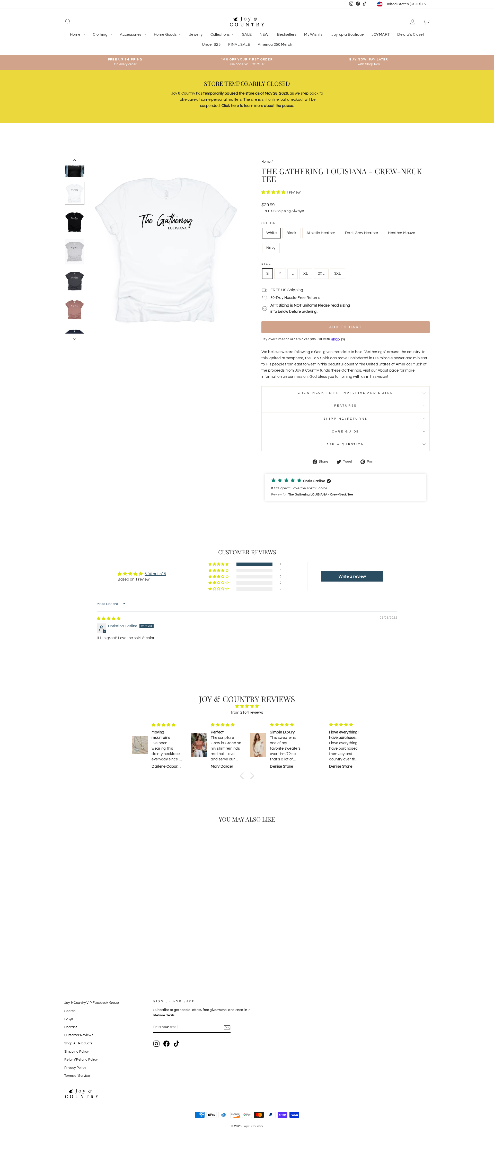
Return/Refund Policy (81, 1059)
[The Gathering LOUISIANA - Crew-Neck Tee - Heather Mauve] (118, 946)
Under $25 (211, 45)
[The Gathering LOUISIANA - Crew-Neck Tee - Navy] (125, 946)
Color (268, 223)
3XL (337, 273)
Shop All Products (78, 1043)
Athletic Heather (320, 233)
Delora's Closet (410, 34)
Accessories (131, 34)
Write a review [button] (352, 576)
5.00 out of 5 (155, 574)
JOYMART (381, 34)
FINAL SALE (239, 45)
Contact (70, 1027)
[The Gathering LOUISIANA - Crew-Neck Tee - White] (90, 946)
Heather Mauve (401, 233)
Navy (271, 248)
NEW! (265, 34)
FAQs (68, 1019)
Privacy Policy (75, 1068)
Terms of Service (77, 1076)
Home (75, 34)
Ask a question (345, 444)
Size (266, 263)
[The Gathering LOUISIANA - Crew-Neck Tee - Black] (97, 946)
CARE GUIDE (345, 431)
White (271, 233)
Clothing (100, 34)
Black (291, 233)
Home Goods (166, 34)
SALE (247, 34)
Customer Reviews (78, 1035)
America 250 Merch (275, 45)
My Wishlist (314, 34)
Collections (220, 34)
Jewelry (196, 34)
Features (345, 405)
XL (305, 273)
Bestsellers (286, 34)
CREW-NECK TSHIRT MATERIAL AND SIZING (345, 392)
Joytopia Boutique (347, 34)
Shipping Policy (76, 1051)
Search (69, 1011)
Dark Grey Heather (361, 233)
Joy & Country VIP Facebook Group (91, 1003)
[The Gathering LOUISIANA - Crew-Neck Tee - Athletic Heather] (104, 946)
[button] (273, 192)
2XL (321, 273)
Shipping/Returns (345, 418)
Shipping (284, 211)
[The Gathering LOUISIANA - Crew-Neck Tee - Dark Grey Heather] (111, 946)
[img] (109, 619)
